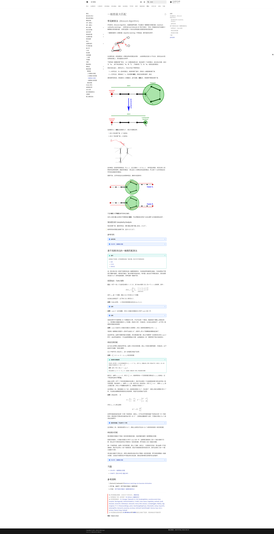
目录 (171, 13)
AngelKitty (150, 501)
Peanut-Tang (118, 510)
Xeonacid (120, 508)
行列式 (112, 264)
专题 (164, 6)
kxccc (160, 508)
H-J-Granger (123, 499)
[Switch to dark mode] (144, 2)
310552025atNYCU (128, 501)
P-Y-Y (116, 506)
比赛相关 (93, 6)
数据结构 (142, 6)
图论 (148, 6)
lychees (111, 510)
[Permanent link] (141, 20)
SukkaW (124, 510)
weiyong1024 (113, 508)
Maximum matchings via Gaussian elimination (138, 483)
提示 (112, 255)
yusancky (126, 508)
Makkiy (159, 503)
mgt (163, 503)
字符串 (131, 6)
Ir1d (137, 499)
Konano (144, 503)
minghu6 (111, 506)
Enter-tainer (143, 501)
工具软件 (100, 6)
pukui (131, 506)
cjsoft (161, 501)
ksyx (156, 508)
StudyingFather (143, 499)
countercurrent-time (154, 499)
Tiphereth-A (131, 499)
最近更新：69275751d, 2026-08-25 (178, 530)
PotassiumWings (124, 506)
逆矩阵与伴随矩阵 (115, 359)
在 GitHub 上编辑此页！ (133, 497)
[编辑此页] (165, 14)
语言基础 (106, 6)
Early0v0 (111, 501)
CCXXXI (137, 501)
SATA (134, 512)
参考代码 (113, 239)
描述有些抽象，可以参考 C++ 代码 (119, 423)
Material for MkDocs (96, 532)
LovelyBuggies (152, 503)
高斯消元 (113, 266)
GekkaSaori (124, 503)
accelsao (132, 508)
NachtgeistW (118, 501)
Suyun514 (161, 506)
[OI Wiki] (87, 2)
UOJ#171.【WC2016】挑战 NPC (119, 473)
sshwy (156, 506)
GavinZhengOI (145, 508)
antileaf (156, 501)
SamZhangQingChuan (140, 506)
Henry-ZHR (138, 503)
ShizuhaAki (150, 506)
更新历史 (136, 495)
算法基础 (113, 6)
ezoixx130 (118, 503)
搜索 (119, 6)
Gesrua (152, 508)
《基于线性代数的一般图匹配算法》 (124, 489)
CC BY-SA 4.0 (127, 512)
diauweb (111, 503)
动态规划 (125, 6)
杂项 (159, 6)
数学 (136, 6)
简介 (87, 6)
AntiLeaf (138, 508)
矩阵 (112, 262)
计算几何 (153, 6)
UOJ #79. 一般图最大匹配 (117, 244)
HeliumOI (131, 503)
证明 (112, 306)
